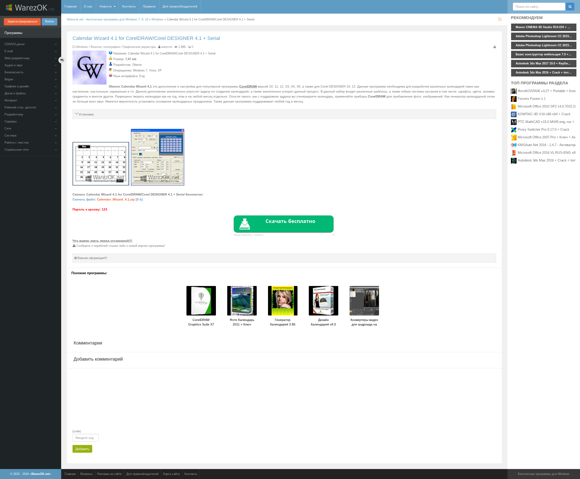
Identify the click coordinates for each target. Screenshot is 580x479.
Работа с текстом (17, 142)
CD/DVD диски (14, 44)
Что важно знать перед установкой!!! (102, 240)
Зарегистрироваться (22, 21)
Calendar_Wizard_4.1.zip (116, 199)
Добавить (82, 449)
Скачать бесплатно (290, 221)
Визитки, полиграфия (105, 47)
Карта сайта (171, 474)
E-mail (9, 51)
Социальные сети (17, 149)
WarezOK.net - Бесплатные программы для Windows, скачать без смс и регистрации (30, 8)
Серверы (11, 121)
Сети (8, 128)
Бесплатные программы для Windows (544, 474)
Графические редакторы (139, 47)
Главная (71, 6)
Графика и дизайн (17, 86)
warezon (166, 47)
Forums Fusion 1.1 (532, 98)
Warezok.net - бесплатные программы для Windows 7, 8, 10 (107, 19)
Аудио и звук (13, 65)
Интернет (11, 100)
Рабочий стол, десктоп (20, 107)
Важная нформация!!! (92, 258)
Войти (49, 21)
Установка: (86, 114)
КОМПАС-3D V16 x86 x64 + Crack (544, 114)
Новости (105, 6)
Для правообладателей (180, 6)
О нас (88, 6)
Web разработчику (17, 58)
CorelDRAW (248, 86)
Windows (157, 19)
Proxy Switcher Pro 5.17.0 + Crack (543, 129)
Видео (9, 79)
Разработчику (14, 114)
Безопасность (14, 72)
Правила (149, 6)
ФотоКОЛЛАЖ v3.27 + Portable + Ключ (548, 91)
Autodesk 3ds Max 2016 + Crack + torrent (549, 160)
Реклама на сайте (109, 474)
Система (10, 135)
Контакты (129, 6)
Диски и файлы (15, 93)
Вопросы (86, 474)
